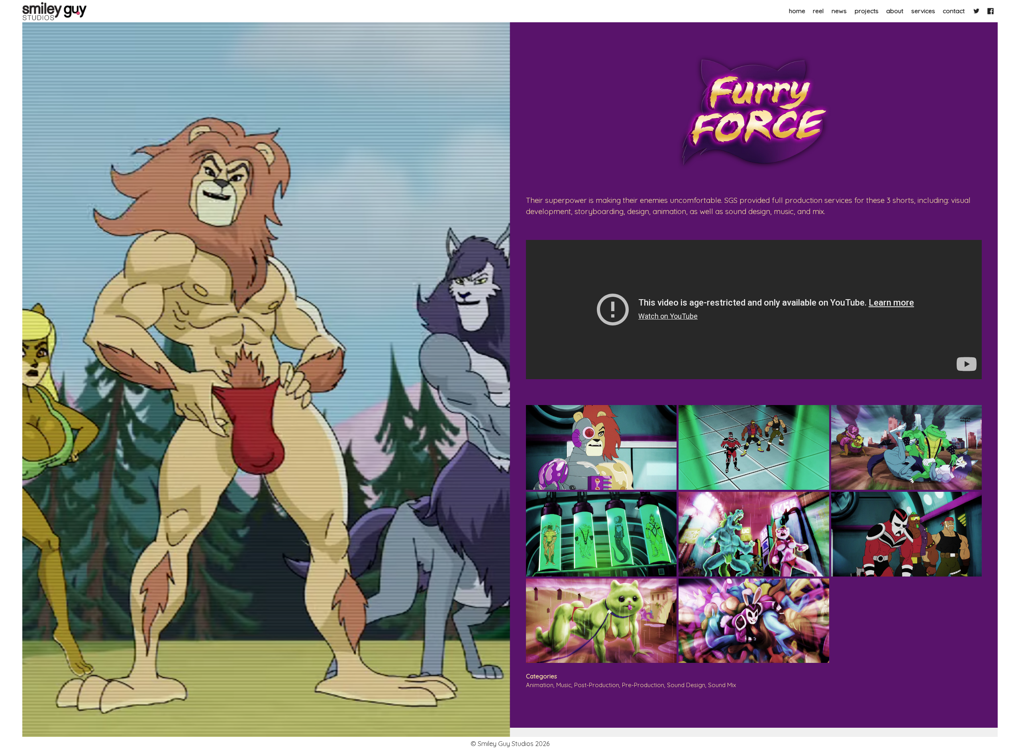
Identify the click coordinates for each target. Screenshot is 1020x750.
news (839, 11)
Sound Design (686, 685)
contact (954, 11)
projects (867, 11)
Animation (539, 685)
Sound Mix (722, 685)
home (797, 11)
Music (563, 685)
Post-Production (596, 685)
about (894, 11)
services (923, 11)
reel (818, 11)
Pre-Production (643, 685)
